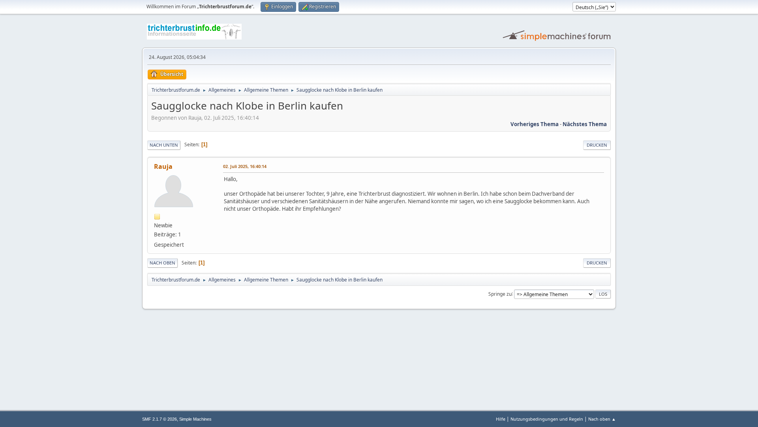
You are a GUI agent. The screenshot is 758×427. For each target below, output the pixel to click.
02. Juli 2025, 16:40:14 (244, 166)
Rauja (163, 166)
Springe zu (500, 293)
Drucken (597, 145)
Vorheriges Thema (534, 124)
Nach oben (162, 263)
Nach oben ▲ (602, 419)
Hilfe (500, 419)
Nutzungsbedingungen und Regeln (546, 419)
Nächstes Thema (585, 124)
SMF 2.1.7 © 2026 (159, 419)
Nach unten (164, 145)
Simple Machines (195, 419)
